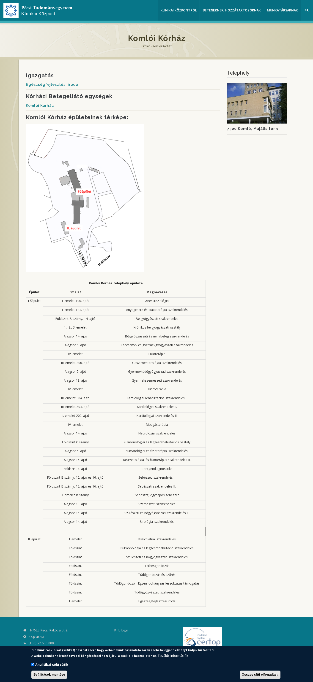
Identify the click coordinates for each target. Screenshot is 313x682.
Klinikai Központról (179, 10)
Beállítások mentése (49, 675)
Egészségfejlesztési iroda (52, 84)
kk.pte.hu (36, 636)
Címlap (146, 46)
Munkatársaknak (282, 10)
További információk (173, 655)
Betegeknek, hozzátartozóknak (232, 10)
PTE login (121, 630)
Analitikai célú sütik (51, 665)
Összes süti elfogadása (260, 675)
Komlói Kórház (40, 105)
